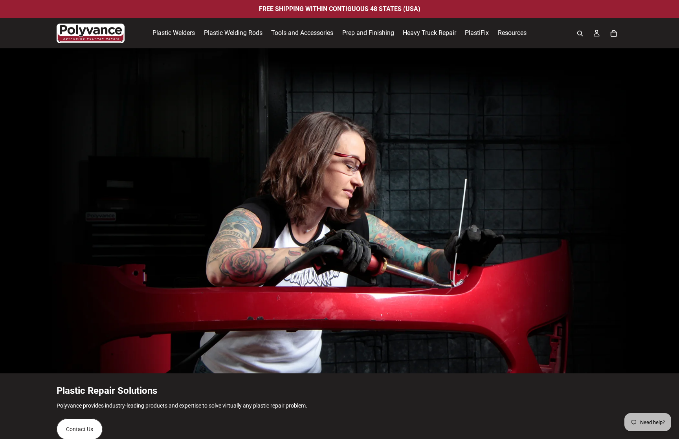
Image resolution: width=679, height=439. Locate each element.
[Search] (580, 33)
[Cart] (613, 33)
